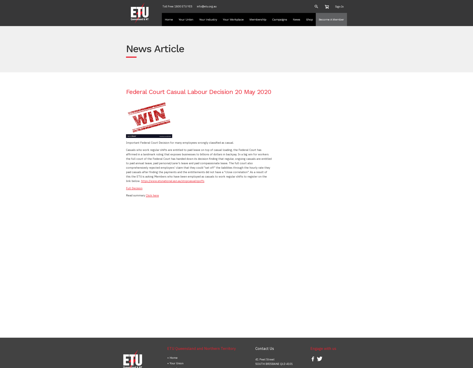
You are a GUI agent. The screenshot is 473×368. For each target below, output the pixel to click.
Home (174, 357)
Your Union (176, 363)
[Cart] (328, 6)
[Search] (316, 6)
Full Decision (134, 188)
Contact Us (264, 348)
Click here (152, 195)
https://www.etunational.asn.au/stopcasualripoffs (172, 181)
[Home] (140, 12)
